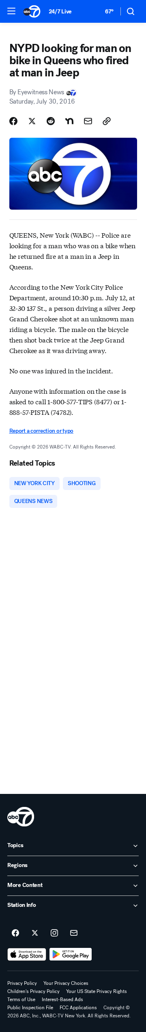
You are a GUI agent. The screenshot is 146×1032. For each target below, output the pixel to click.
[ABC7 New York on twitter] (35, 933)
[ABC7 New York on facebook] (15, 933)
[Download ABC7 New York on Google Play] (70, 954)
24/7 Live (60, 11)
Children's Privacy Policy (33, 991)
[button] (11, 11)
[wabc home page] (20, 816)
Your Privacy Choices (65, 983)
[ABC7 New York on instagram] (54, 933)
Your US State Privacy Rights (96, 991)
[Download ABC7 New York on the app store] (26, 954)
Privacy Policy (22, 983)
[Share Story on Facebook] (13, 121)
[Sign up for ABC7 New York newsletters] (74, 933)
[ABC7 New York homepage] (32, 11)
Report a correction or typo (41, 431)
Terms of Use (21, 999)
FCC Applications (78, 1007)
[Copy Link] (107, 121)
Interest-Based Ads (62, 999)
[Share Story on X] (32, 121)
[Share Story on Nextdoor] (69, 121)
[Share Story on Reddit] (51, 121)
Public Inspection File (30, 1007)
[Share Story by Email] (88, 121)
